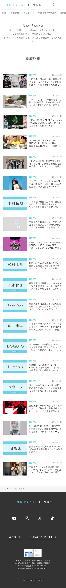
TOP (4, 13)
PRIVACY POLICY (43, 537)
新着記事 (14, 13)
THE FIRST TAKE (47, 13)
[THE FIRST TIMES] (22, 5)
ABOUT (15, 537)
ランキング (28, 13)
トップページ (10, 38)
